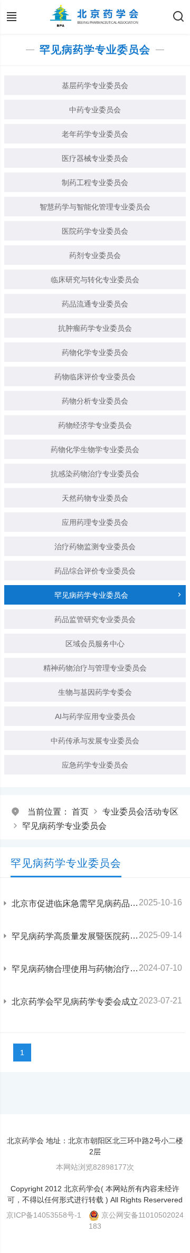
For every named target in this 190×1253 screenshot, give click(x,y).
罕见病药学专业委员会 (64, 825)
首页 (80, 811)
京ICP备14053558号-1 (43, 1215)
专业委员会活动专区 (140, 811)
